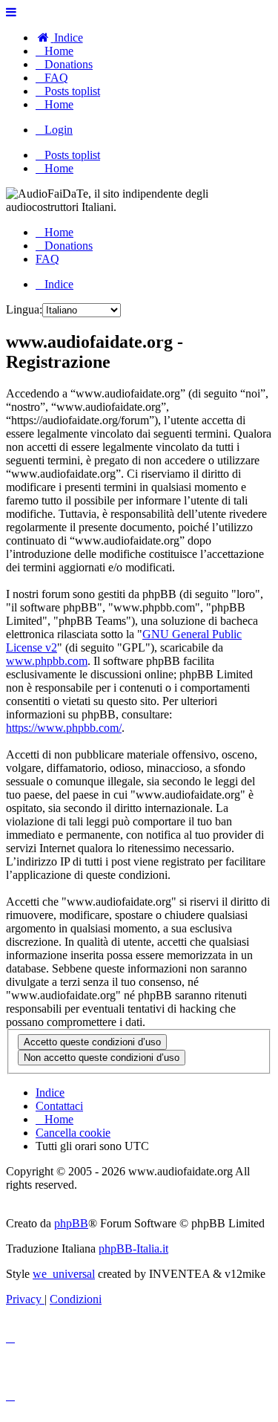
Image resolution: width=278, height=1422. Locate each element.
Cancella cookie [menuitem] (73, 1132)
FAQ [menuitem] (47, 259)
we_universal (64, 1273)
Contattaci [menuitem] (59, 1106)
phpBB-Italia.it (133, 1248)
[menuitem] (59, 37)
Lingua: (24, 309)
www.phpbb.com (46, 661)
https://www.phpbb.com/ (64, 727)
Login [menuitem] (58, 129)
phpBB (71, 1223)
